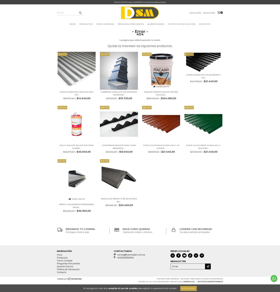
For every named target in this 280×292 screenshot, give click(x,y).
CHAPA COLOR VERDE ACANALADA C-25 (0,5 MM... (203, 146)
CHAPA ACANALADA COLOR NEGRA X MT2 (203, 76)
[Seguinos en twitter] (196, 255)
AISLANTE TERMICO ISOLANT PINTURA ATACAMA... (161, 93)
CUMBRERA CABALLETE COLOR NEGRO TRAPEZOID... (119, 93)
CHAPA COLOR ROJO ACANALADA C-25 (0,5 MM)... (161, 146)
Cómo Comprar (105, 24)
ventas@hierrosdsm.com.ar (131, 254)
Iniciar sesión (209, 13)
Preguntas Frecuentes (131, 24)
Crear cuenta (195, 13)
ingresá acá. (189, 282)
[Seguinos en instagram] (172, 255)
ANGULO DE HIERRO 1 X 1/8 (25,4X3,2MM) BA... (119, 200)
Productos (86, 24)
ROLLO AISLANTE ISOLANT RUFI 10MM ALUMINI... (76, 146)
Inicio (73, 24)
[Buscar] (80, 12)
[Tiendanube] (69, 280)
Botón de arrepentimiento (210, 282)
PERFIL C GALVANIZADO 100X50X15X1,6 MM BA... (76, 205)
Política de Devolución (181, 24)
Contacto (204, 24)
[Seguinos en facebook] (178, 255)
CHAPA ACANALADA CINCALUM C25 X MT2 (76, 93)
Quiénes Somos (155, 24)
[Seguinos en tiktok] (190, 255)
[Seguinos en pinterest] (202, 255)
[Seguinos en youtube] (184, 255)
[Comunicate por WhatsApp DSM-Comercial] (274, 278)
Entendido (188, 288)
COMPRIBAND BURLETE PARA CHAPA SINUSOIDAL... (119, 146)
